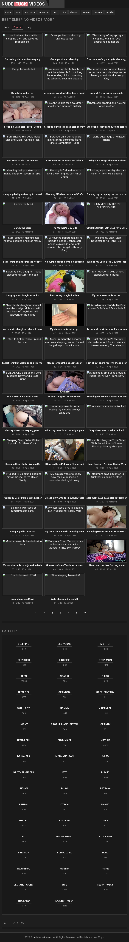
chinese (74, 12)
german (98, 12)
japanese (44, 12)
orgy (55, 12)
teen (18, 12)
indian (8, 12)
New (7, 27)
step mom (30, 12)
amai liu (110, 12)
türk (64, 12)
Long (28, 27)
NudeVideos (23, 4)
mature (86, 12)
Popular (18, 27)
